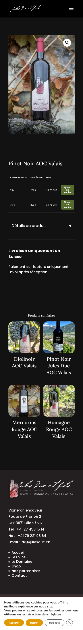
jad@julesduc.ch (35, 542)
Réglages (54, 622)
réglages (56, 615)
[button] (67, 43)
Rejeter (34, 622)
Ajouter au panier (67, 189)
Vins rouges (38, 144)
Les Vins (19, 557)
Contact (19, 575)
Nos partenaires (26, 570)
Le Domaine (22, 561)
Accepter (14, 622)
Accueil (15, 144)
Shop (16, 566)
